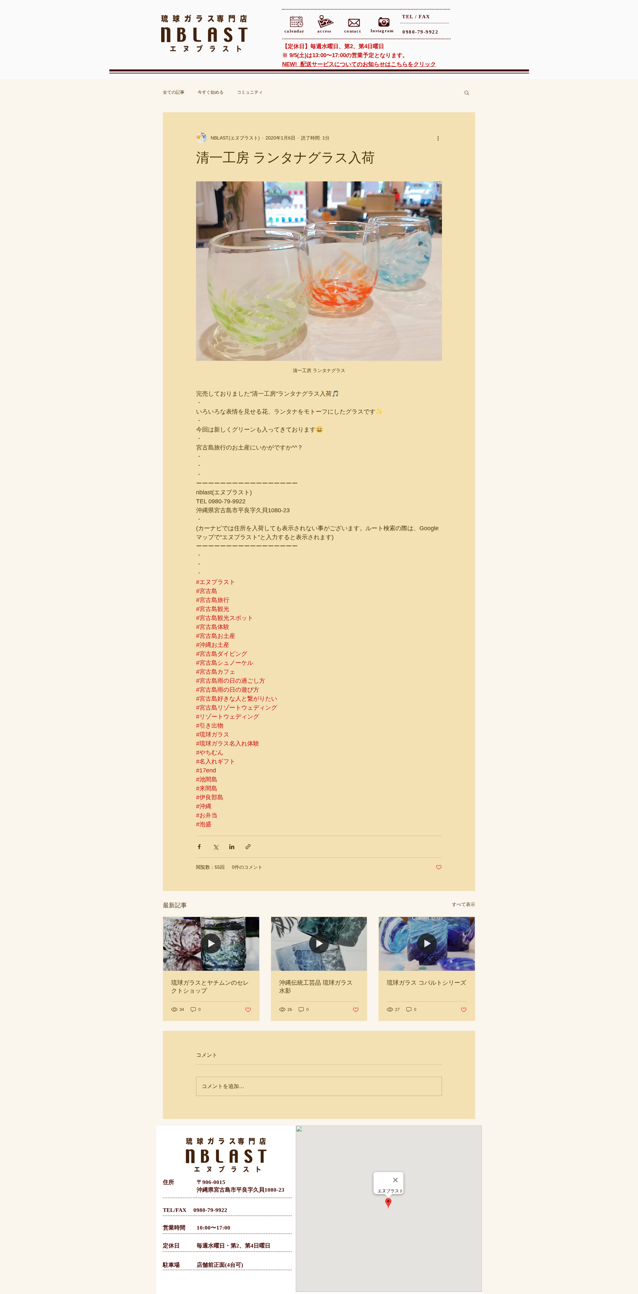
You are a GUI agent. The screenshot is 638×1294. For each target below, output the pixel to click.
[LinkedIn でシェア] (232, 847)
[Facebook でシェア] (199, 847)
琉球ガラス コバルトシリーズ (426, 982)
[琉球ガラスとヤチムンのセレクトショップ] (211, 944)
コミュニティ (250, 92)
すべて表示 (463, 904)
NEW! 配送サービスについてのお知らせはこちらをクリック (359, 64)
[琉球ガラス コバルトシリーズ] (427, 944)
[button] (467, 92)
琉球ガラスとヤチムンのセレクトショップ (210, 986)
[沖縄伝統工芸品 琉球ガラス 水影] (319, 944)
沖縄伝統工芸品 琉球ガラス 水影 (316, 986)
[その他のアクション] (438, 138)
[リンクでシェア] (248, 847)
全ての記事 (173, 92)
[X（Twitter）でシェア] (215, 847)
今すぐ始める (211, 92)
